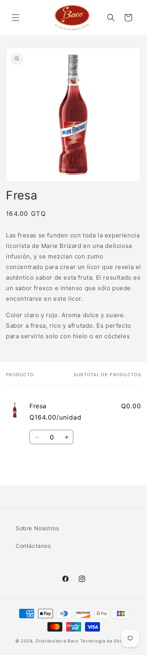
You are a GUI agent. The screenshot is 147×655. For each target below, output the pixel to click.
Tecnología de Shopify (106, 641)
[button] (15, 17)
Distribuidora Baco (57, 641)
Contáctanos (33, 545)
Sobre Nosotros (37, 528)
